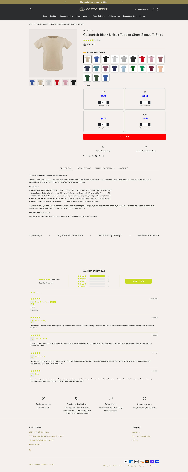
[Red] (142, 59)
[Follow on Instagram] (99, 156)
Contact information (119, 466)
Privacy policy (132, 466)
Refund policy (107, 466)
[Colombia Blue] (97, 59)
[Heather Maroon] (106, 68)
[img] (35, 299)
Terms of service (154, 466)
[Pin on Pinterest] (96, 156)
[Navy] (115, 68)
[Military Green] (96, 78)
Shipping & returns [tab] (105, 168)
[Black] (106, 59)
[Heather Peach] (160, 68)
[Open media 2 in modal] (73, 33)
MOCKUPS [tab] (123, 168)
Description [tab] (66, 168)
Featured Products (42, 24)
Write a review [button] (138, 281)
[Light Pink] (151, 59)
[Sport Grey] (124, 59)
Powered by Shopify (47, 464)
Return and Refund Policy (141, 436)
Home (31, 24)
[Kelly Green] (133, 68)
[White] (115, 59)
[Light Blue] (124, 68)
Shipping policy (143, 466)
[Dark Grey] (133, 59)
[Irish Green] (142, 68)
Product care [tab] (84, 168)
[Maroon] (151, 68)
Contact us (136, 432)
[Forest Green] (87, 78)
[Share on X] (93, 156)
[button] (31, 9)
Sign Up (135, 440)
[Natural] (87, 59)
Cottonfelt (37, 464)
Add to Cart (124, 137)
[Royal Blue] (106, 78)
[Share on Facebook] (89, 156)
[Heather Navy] (87, 68)
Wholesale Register (142, 9)
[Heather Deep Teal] (96, 68)
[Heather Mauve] (161, 59)
